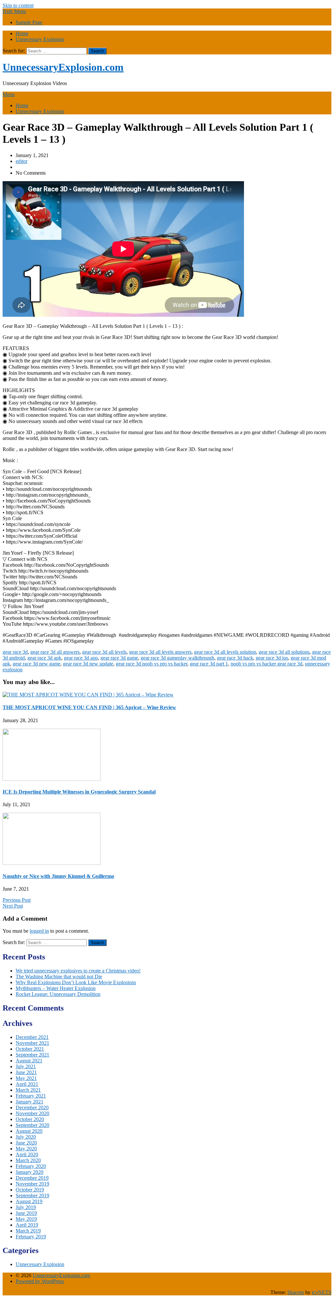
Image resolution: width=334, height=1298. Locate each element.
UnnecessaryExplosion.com (63, 67)
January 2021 (29, 1101)
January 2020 (29, 1172)
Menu (9, 94)
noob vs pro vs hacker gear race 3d (266, 663)
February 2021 (31, 1096)
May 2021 (26, 1078)
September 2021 (32, 1054)
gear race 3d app (81, 658)
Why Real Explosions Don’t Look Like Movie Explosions (76, 982)
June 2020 (26, 1142)
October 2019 (30, 1189)
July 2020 (26, 1137)
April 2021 (27, 1084)
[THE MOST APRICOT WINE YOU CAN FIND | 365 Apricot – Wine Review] (88, 694)
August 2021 (29, 1060)
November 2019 (32, 1184)
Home (22, 33)
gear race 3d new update (88, 663)
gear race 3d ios (272, 658)
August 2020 (29, 1131)
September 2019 (32, 1195)
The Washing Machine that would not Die (59, 976)
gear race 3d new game (36, 663)
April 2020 (27, 1154)
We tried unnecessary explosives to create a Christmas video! (78, 970)
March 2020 (28, 1160)
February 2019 (31, 1236)
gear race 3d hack (235, 658)
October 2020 (30, 1119)
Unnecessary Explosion (40, 39)
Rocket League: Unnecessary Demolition (58, 994)
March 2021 (28, 1090)
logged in (39, 931)
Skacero (295, 1292)
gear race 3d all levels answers (160, 652)
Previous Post (17, 900)
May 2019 (26, 1219)
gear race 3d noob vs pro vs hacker (151, 663)
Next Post (13, 906)
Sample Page (29, 22)
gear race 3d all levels (104, 652)
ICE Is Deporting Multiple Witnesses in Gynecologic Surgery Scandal (79, 792)
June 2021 (26, 1072)
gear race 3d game (119, 658)
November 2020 (32, 1113)
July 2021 (26, 1066)
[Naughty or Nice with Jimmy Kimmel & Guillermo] (51, 863)
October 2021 (30, 1049)
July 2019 (26, 1207)
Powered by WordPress (40, 1281)
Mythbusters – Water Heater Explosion (56, 988)
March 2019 (28, 1230)
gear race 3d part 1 (209, 663)
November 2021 (32, 1043)
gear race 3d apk (44, 658)
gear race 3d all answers (55, 652)
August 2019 (29, 1201)
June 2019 (26, 1213)
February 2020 (31, 1166)
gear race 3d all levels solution (225, 652)
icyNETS (321, 1292)
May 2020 (26, 1148)
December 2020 (32, 1107)
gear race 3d (15, 652)
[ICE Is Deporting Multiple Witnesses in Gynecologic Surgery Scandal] (51, 779)
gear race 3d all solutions (284, 652)
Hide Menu (14, 11)
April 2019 (27, 1225)
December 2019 (32, 1178)
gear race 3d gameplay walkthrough (177, 658)
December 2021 (32, 1037)
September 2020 (32, 1125)
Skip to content (18, 5)
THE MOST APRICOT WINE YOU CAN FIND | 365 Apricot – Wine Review (89, 707)
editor (21, 161)
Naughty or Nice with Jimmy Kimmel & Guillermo (58, 876)
